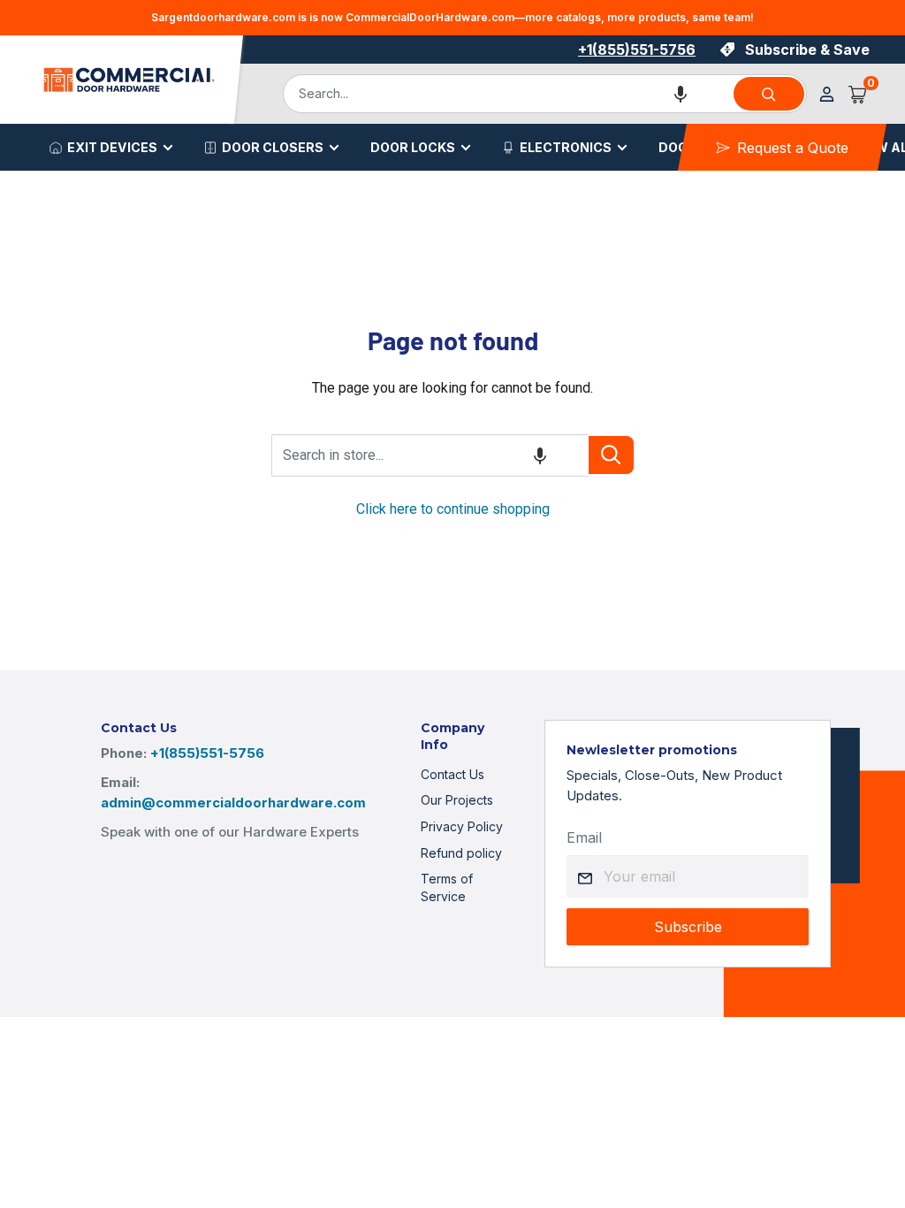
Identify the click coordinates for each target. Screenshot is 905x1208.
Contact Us (452, 774)
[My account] (826, 94)
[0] (858, 93)
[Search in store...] (611, 455)
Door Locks (412, 147)
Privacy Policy (462, 826)
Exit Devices (112, 147)
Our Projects (457, 799)
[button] (680, 94)
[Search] (769, 94)
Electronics (566, 147)
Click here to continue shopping (453, 509)
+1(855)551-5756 (637, 49)
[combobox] (507, 94)
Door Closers (272, 147)
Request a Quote (792, 148)
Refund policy (461, 852)
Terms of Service (447, 887)
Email (584, 837)
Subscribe (688, 927)
